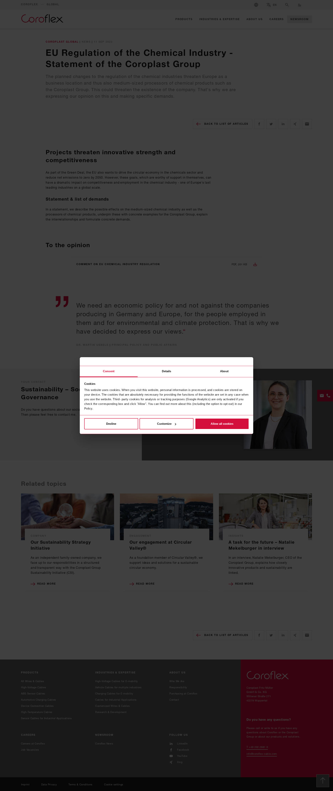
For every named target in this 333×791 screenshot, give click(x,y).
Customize (164, 423)
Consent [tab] (108, 371)
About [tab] (224, 371)
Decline (111, 423)
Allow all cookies (222, 423)
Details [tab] (166, 371)
